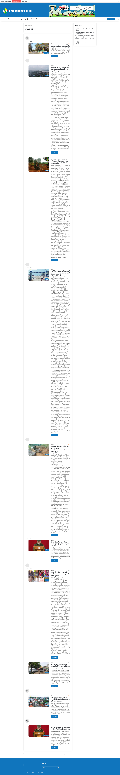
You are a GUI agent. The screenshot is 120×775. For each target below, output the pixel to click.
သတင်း (7, 19)
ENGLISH (42, 19)
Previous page (29, 753)
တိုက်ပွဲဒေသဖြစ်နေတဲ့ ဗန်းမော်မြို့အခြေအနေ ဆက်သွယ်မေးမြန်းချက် (60, 46)
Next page (67, 753)
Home (3, 19)
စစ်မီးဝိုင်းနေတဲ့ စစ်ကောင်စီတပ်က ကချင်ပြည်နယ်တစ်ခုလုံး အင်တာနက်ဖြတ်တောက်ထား (60, 699)
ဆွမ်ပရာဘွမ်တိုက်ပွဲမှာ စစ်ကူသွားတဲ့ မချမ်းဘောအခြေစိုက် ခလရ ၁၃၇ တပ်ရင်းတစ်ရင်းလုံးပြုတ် (60, 449)
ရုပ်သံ (37, 19)
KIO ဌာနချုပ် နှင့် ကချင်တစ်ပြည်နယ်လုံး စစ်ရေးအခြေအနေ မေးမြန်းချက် (60, 728)
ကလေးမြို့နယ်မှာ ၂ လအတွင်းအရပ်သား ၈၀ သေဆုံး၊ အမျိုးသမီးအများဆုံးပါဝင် (60, 573)
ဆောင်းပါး (14, 19)
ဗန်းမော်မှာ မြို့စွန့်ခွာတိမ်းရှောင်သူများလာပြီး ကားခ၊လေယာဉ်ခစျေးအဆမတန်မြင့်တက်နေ (60, 666)
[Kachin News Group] (48, 11)
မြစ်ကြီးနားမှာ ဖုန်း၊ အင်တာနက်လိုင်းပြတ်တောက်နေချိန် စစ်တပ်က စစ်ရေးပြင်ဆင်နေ (60, 69)
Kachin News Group (43, 772)
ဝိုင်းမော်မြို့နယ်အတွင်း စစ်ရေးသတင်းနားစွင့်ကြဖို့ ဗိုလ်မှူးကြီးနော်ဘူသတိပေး (60, 543)
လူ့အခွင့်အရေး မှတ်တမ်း (29, 19)
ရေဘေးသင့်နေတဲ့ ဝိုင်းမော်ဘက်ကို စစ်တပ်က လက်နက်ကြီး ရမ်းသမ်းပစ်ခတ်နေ (59, 161)
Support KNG (24, 1)
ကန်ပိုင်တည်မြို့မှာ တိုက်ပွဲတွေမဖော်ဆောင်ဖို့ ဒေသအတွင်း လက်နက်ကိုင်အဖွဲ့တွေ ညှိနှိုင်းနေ (60, 273)
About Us (53, 19)
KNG (53, 43)
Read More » (54, 56)
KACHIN (47, 19)
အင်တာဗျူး (20, 19)
